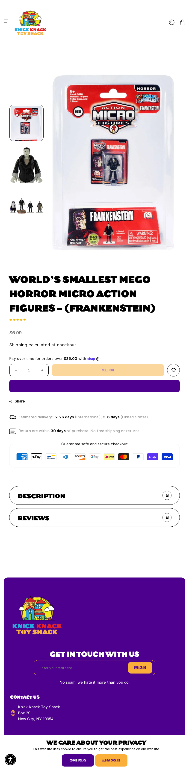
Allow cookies (111, 760)
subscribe (140, 668)
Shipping (18, 344)
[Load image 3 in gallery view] (26, 206)
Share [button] (20, 401)
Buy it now (95, 386)
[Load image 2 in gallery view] (26, 164)
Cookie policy (78, 760)
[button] (7, 22)
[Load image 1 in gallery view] (26, 123)
